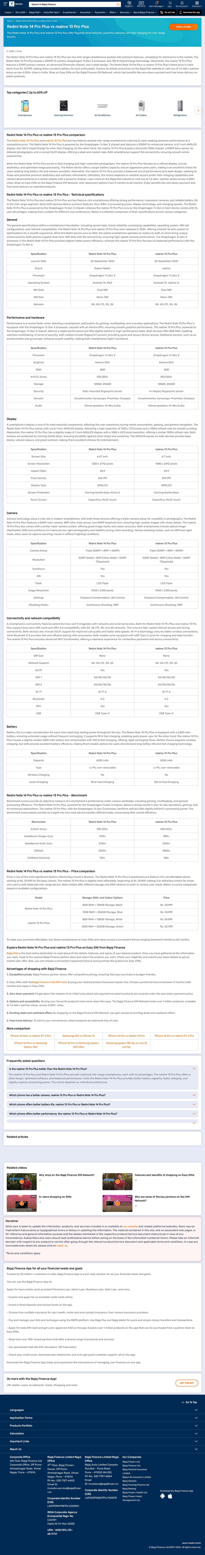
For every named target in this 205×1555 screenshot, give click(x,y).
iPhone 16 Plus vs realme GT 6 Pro (30, 1035)
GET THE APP (187, 1383)
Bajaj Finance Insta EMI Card (50, 982)
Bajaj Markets (129, 1481)
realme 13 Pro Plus (56, 140)
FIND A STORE (183, 27)
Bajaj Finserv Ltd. (131, 1461)
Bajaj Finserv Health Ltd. (135, 1492)
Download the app (191, 12)
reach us (62, 1245)
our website (130, 1226)
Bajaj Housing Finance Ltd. (136, 1484)
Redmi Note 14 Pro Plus (25, 140)
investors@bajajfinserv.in (103, 1483)
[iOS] (170, 1496)
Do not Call (170, 12)
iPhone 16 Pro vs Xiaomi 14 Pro (126, 1035)
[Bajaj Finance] (16, 4)
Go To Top (191, 1402)
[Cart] (170, 3)
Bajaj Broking (129, 1488)
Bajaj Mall (12, 953)
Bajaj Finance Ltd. (132, 1465)
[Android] (162, 1496)
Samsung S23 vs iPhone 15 (78, 1035)
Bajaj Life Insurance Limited (137, 1477)
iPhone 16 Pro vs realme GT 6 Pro (174, 1035)
